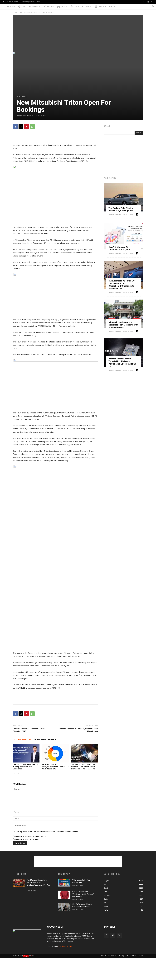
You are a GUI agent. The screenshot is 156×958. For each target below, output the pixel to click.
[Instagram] (148, 2)
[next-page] (18, 773)
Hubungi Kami (123, 956)
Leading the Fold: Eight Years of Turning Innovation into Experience (26, 766)
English (24, 96)
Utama (15, 12)
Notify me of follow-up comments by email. (31, 836)
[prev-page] (14, 773)
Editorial (103, 956)
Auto (21, 12)
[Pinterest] (26, 126)
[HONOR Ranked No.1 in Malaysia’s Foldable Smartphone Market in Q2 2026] (55, 753)
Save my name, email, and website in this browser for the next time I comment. (46, 831)
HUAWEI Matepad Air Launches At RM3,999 (119, 248)
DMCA (141, 956)
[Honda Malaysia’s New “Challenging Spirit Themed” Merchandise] (64, 895)
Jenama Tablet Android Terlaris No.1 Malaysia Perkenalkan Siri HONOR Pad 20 (122, 362)
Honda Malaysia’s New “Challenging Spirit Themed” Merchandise (83, 894)
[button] (153, 7)
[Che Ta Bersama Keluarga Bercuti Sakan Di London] (64, 907)
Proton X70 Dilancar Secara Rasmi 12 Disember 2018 (29, 730)
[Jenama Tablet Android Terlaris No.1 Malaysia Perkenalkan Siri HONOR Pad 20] (123, 352)
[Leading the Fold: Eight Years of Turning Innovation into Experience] (26, 753)
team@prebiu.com (65, 946)
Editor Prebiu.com (26, 116)
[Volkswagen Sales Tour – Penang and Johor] (64, 883)
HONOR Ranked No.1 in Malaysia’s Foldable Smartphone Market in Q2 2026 (55, 766)
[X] (152, 2)
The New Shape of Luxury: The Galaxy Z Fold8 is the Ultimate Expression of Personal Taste (83, 766)
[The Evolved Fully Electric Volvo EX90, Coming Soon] (123, 197)
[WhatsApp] (32, 126)
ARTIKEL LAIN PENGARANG (45, 739)
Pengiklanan (112, 956)
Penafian (133, 956)
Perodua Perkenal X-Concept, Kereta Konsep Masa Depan (78, 730)
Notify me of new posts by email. (27, 839)
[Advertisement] (78, 34)
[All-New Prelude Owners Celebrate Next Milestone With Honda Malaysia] (123, 314)
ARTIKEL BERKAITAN (22, 739)
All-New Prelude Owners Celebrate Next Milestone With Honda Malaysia (123, 325)
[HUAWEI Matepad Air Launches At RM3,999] (123, 236)
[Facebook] (144, 2)
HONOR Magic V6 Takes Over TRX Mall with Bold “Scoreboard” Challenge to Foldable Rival (122, 285)
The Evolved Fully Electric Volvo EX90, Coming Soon (120, 209)
